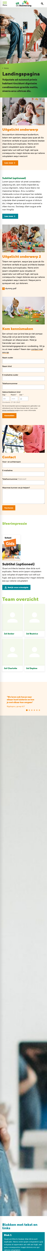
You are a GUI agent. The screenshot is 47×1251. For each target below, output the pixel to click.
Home (6, 68)
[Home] (23, 4)
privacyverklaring (8, 410)
